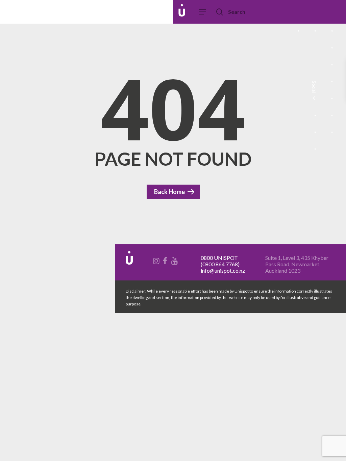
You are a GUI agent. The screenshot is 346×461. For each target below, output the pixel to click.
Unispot (54, 12)
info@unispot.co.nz (223, 270)
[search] (220, 12)
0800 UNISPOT (219, 257)
